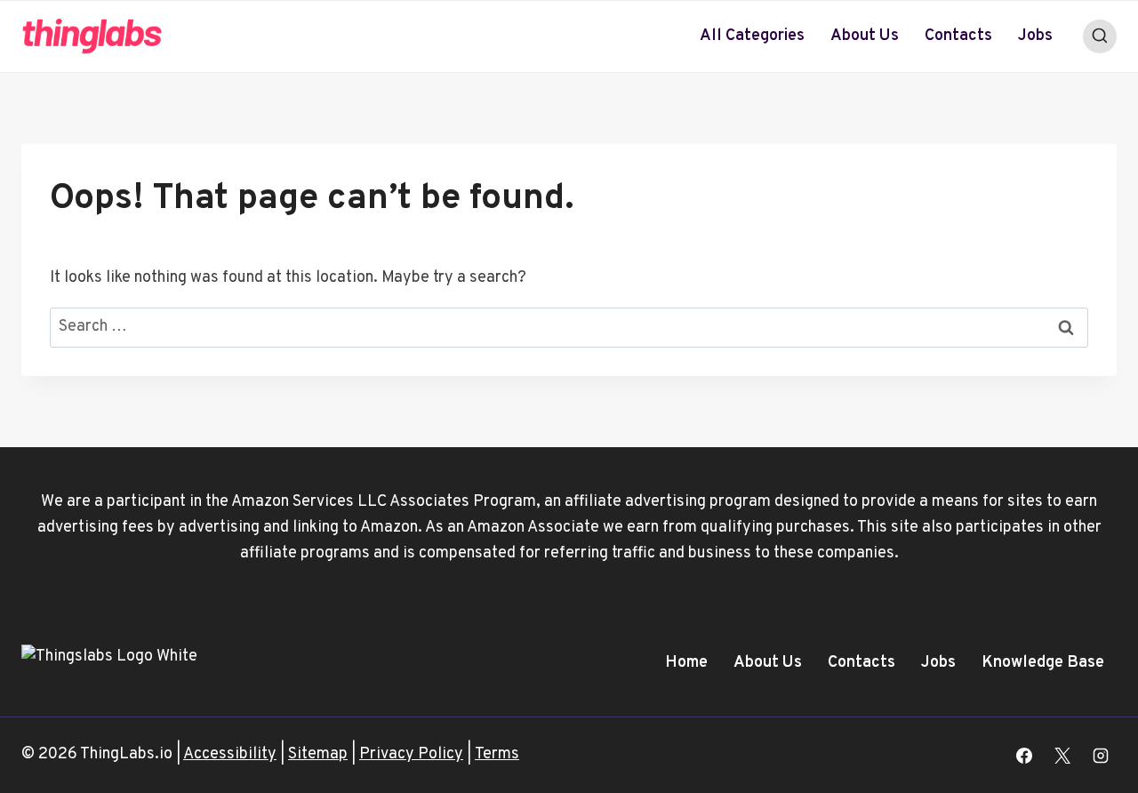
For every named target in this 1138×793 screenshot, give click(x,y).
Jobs (1035, 36)
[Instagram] (1101, 756)
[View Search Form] (1100, 36)
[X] (1062, 756)
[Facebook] (1024, 756)
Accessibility (229, 754)
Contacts (958, 36)
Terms (497, 754)
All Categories (752, 36)
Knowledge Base (1043, 663)
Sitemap (318, 754)
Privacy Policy (411, 754)
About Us (864, 36)
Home (686, 663)
